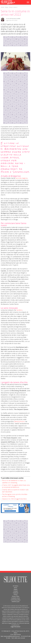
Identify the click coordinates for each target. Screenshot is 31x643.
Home (2, 7)
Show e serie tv (13, 7)
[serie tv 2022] (15, 61)
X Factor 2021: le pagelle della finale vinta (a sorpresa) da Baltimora (16, 486)
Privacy (15, 594)
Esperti (15, 589)
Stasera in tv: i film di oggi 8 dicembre (14, 499)
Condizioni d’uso (15, 598)
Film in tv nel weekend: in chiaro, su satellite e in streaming (14, 481)
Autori (15, 587)
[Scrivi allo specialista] (15, 508)
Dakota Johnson (19, 421)
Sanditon (19, 310)
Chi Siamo (15, 586)
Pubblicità (15, 593)
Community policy (15, 600)
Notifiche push (15, 601)
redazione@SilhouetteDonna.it (11, 636)
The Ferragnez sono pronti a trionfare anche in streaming (14, 495)
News (6, 7)
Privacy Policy (15, 596)
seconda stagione (21, 178)
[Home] (9, 2)
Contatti (15, 591)
